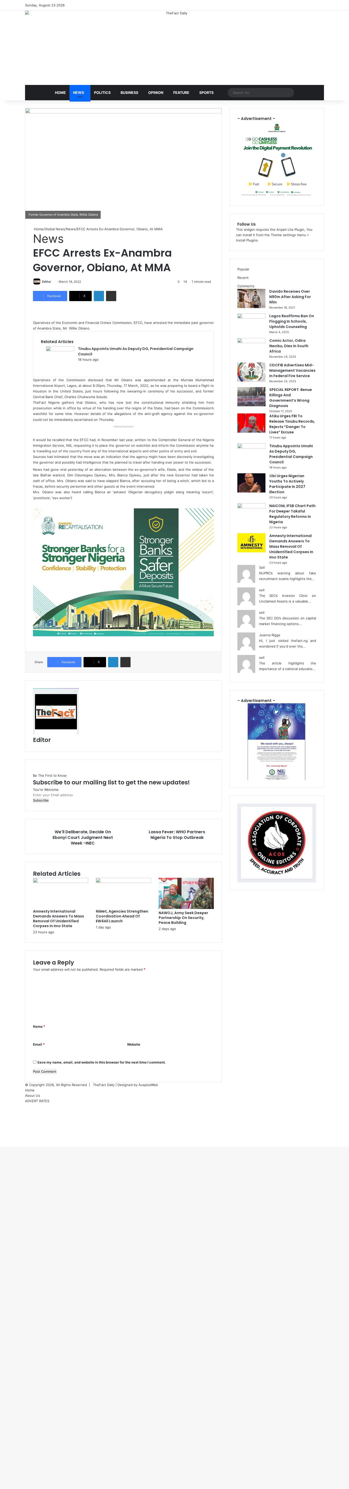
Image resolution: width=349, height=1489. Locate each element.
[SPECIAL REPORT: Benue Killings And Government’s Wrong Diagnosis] (251, 405)
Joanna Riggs (269, 635)
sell (261, 590)
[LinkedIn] (99, 296)
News (78, 92)
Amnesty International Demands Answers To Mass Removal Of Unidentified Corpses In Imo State (58, 918)
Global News (55, 229)
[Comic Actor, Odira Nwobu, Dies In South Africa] (251, 342)
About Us (32, 1095)
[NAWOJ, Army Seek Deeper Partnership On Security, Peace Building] (186, 908)
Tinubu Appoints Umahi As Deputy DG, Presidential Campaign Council (291, 454)
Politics (102, 92)
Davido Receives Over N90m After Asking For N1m (290, 297)
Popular (243, 269)
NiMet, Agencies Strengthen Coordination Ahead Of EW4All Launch (122, 916)
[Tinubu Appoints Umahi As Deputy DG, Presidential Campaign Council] (60, 350)
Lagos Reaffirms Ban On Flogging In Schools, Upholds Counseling (291, 321)
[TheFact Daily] (174, 42)
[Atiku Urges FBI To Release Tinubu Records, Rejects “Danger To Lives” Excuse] (251, 431)
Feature (181, 92)
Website (133, 1044)
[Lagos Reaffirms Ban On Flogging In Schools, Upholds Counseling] (251, 317)
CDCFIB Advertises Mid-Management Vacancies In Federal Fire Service (292, 370)
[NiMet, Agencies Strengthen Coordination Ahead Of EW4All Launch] (123, 882)
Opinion (155, 92)
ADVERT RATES (37, 1101)
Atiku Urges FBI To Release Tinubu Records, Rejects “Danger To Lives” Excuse (292, 424)
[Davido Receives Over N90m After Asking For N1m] (251, 307)
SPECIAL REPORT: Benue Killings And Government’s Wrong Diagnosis (290, 397)
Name (39, 1026)
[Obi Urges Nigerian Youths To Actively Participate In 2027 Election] (251, 491)
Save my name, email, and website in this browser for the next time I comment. (101, 1062)
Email (39, 1044)
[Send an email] (52, 281)
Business (129, 92)
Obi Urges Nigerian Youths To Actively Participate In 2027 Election (287, 484)
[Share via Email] (111, 296)
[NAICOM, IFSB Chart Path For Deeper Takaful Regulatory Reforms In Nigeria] (251, 507)
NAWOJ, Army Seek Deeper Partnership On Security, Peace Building (183, 917)
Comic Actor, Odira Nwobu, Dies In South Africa (288, 346)
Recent (243, 278)
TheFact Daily (103, 1085)
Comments (245, 286)
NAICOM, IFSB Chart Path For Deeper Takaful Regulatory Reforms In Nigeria (292, 513)
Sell (262, 567)
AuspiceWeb (148, 1085)
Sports (206, 92)
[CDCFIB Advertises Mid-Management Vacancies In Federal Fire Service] (251, 380)
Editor (46, 281)
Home (60, 92)
